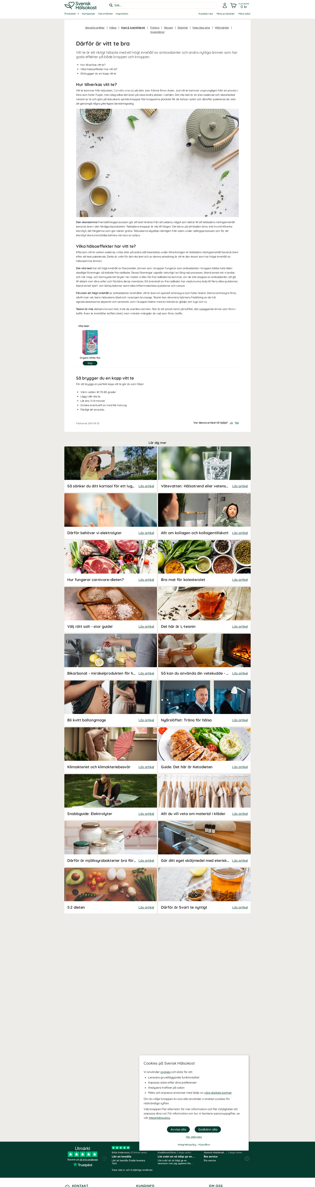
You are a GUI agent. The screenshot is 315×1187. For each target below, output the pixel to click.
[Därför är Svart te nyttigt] (204, 890)
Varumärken (105, 13)
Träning (154, 27)
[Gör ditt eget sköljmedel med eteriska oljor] (204, 844)
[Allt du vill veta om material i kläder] (204, 797)
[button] (240, 5)
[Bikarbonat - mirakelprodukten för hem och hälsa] (110, 656)
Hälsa (112, 27)
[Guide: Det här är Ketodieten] (204, 750)
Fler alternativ (194, 1137)
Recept (168, 27)
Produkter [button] (70, 13)
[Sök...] (111, 5)
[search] (162, 5)
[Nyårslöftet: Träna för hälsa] (204, 703)
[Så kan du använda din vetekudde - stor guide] (204, 656)
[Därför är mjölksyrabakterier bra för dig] (110, 844)
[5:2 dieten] (110, 890)
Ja (231, 422)
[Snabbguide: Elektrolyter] (110, 797)
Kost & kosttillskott (133, 27)
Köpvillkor (204, 1144)
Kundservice (206, 13)
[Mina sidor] (225, 5)
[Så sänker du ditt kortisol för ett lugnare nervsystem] (110, 469)
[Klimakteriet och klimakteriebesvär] (110, 750)
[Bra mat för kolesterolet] (204, 563)
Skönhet (183, 27)
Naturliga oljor (201, 27)
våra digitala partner (218, 1092)
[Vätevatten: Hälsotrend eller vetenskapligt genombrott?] (204, 469)
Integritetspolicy (159, 1118)
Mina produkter (226, 13)
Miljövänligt (222, 27)
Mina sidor (244, 13)
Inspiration (122, 13)
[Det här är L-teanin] (204, 610)
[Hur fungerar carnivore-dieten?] (110, 563)
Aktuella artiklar (95, 27)
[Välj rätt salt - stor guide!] (110, 610)
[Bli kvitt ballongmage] (110, 703)
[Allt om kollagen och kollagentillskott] (204, 516)
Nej (237, 422)
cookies (165, 1072)
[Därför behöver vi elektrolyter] (110, 516)
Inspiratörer (157, 32)
